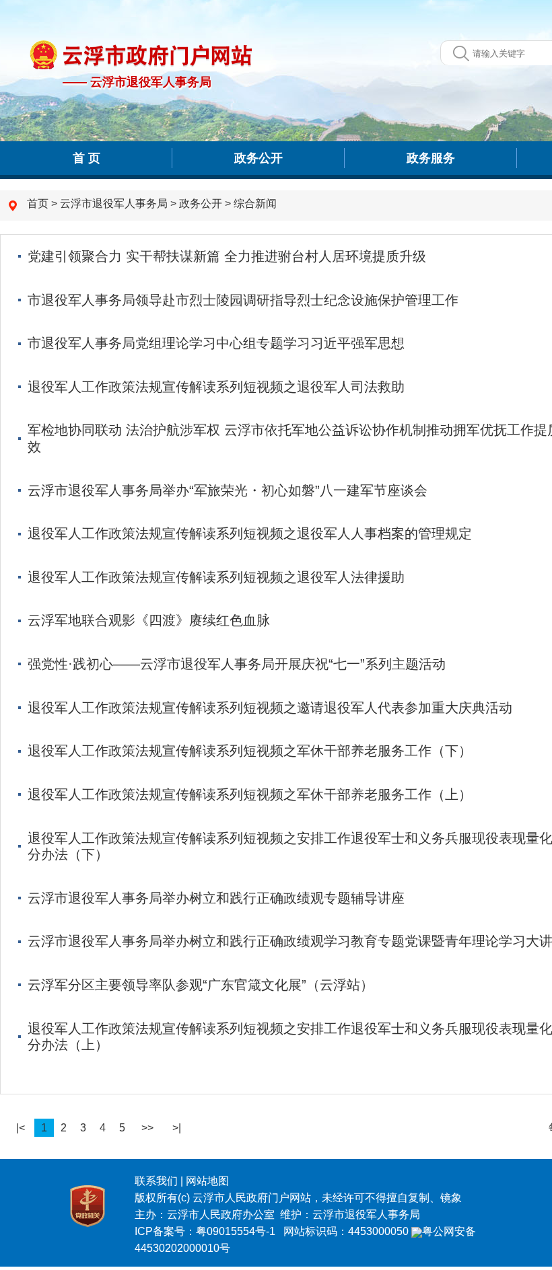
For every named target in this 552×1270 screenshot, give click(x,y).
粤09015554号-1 (237, 1231)
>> (147, 1127)
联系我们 (156, 1181)
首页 (37, 203)
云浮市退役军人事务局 (114, 203)
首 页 (86, 158)
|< (20, 1127)
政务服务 (431, 158)
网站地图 (207, 1181)
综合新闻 (255, 203)
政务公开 (258, 158)
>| (177, 1127)
